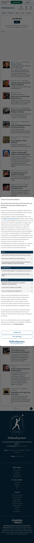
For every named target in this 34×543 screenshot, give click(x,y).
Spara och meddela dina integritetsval (12, 291)
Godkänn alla (17, 332)
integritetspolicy (19, 324)
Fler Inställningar (17, 336)
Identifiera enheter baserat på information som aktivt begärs (16, 274)
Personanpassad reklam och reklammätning (13, 258)
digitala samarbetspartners (11, 219)
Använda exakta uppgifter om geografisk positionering (16, 271)
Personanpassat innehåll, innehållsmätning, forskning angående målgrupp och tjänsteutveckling (16, 262)
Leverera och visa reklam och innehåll (11, 287)
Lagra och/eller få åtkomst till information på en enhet (16, 255)
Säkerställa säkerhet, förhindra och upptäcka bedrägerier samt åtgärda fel (13, 283)
